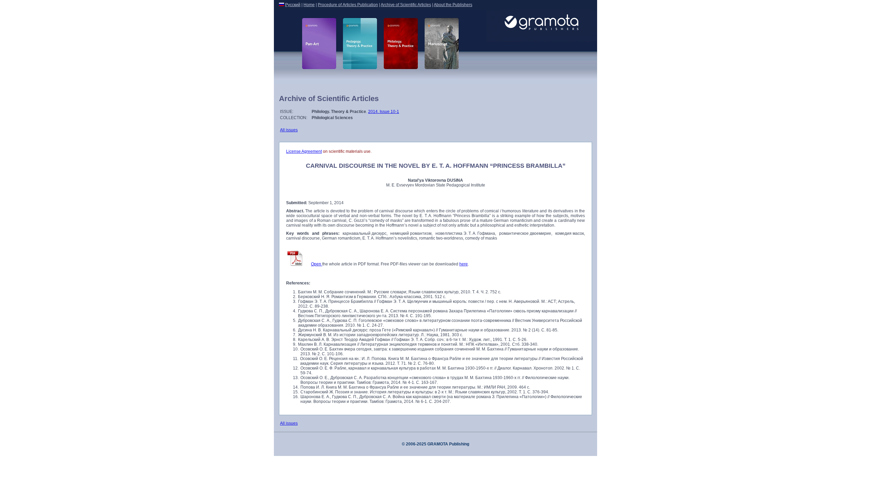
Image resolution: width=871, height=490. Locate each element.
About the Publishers (453, 4)
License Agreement (304, 151)
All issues (289, 130)
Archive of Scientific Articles (406, 4)
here (463, 264)
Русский (292, 4)
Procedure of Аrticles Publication (348, 4)
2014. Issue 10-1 (383, 111)
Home (309, 4)
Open (316, 264)
